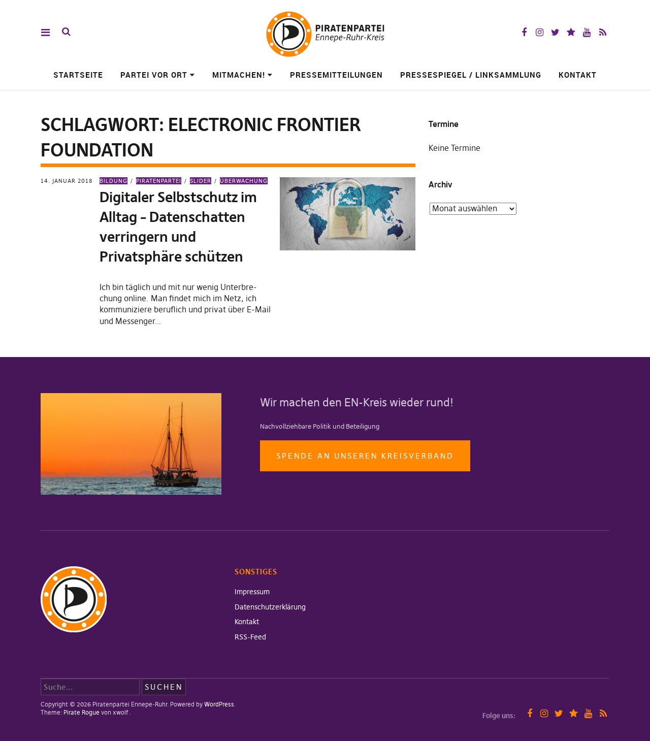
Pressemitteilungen (336, 75)
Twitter (555, 32)
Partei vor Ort (153, 75)
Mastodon (571, 32)
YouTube (586, 32)
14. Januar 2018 (66, 180)
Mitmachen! (238, 75)
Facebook (523, 32)
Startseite (78, 75)
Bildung (113, 180)
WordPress (219, 704)
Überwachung (244, 180)
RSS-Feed (250, 636)
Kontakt (578, 75)
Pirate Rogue (81, 712)
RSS (602, 32)
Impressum (252, 591)
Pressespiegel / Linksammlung (470, 75)
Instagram (539, 32)
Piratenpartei (158, 180)
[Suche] (66, 31)
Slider (200, 180)
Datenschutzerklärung (270, 606)
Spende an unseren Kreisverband (365, 456)
